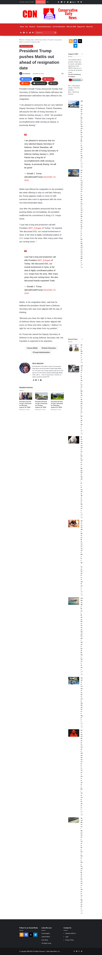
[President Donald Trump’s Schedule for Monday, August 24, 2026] (25, 396)
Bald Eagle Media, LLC (53, 951)
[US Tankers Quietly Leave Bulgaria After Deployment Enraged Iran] (73, 368)
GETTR (47, 377)
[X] (38, 380)
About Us (89, 26)
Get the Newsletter (59, 26)
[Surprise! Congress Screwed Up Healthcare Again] (73, 680)
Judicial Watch (45, 936)
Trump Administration (44, 26)
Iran (26, 26)
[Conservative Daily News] (51, 13)
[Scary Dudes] (73, 347)
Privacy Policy (69, 940)
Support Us (81, 26)
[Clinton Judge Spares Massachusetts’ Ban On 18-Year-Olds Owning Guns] (73, 523)
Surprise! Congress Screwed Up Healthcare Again (82, 699)
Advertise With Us (70, 933)
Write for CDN (71, 26)
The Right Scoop (46, 943)
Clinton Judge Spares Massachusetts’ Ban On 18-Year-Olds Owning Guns (81, 554)
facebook (39, 377)
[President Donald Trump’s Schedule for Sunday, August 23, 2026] (41, 396)
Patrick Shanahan (49, 348)
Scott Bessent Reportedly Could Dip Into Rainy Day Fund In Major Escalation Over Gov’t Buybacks (82, 862)
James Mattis (33, 348)
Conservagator (45, 933)
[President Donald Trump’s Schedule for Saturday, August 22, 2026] (57, 396)
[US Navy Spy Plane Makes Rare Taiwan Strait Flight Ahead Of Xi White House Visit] (73, 601)
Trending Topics (29, 40)
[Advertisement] (75, 303)
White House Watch (41, 40)
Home (22, 26)
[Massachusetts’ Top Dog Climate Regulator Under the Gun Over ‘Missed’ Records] (73, 440)
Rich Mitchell (26, 73)
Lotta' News (44, 940)
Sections (32, 26)
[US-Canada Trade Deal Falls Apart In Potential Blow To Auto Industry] (73, 104)
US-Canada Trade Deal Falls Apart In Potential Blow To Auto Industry (82, 130)
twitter (34, 377)
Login (66, 936)
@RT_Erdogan (44, 260)
